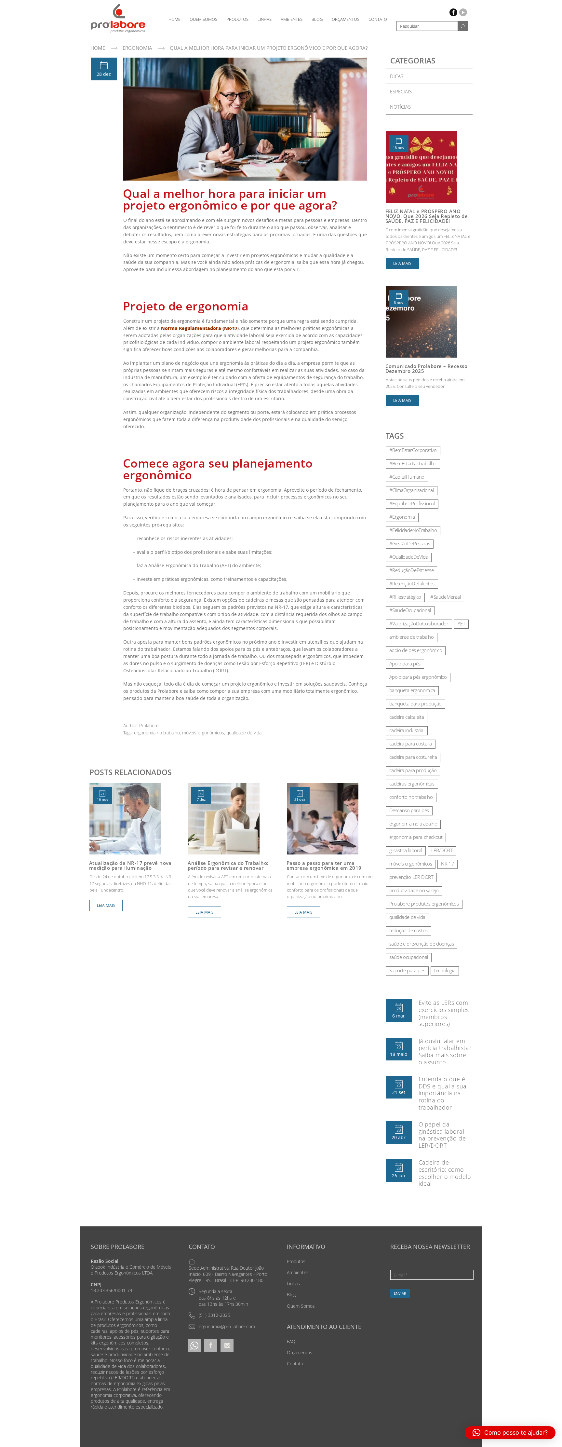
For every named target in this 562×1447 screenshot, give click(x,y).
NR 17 (447, 863)
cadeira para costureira (413, 757)
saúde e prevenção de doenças (421, 943)
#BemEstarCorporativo (413, 450)
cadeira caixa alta (406, 717)
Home (174, 19)
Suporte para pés (407, 970)
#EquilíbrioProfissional (412, 503)
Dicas (396, 76)
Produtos (237, 19)
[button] (510, 1432)
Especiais (401, 91)
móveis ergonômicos (203, 733)
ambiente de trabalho (411, 637)
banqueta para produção (415, 703)
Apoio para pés (405, 663)
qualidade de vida (243, 733)
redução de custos (408, 930)
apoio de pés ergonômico (415, 650)
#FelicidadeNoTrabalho (413, 530)
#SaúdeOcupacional (410, 610)
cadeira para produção (413, 770)
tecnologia (444, 970)
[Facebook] (210, 1345)
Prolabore (149, 725)
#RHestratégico (405, 597)
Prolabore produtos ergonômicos (424, 903)
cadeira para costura (410, 743)
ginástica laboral (405, 850)
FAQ (291, 1341)
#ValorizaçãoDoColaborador (418, 623)
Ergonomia (137, 48)
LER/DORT (442, 850)
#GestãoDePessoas (409, 543)
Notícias (400, 106)
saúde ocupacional (408, 957)
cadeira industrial (406, 730)
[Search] (463, 26)
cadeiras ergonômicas (412, 783)
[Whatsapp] (194, 1345)
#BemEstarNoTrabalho (412, 463)
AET (461, 623)
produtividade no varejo (414, 890)
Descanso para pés (409, 810)
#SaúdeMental (445, 597)
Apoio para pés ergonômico (418, 677)
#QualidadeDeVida (408, 556)
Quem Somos (203, 19)
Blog (317, 19)
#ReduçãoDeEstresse (411, 570)
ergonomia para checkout (416, 837)
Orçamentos (345, 19)
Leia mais (106, 905)
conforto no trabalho (411, 797)
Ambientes (291, 19)
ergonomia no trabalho (157, 733)
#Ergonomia (402, 516)
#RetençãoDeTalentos (412, 583)
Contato (377, 19)
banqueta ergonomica (412, 690)
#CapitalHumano (406, 476)
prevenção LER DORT (411, 877)
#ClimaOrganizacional (411, 490)
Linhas (265, 19)
